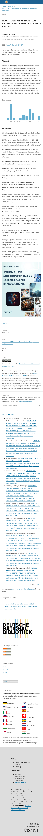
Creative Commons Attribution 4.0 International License (21, 808)
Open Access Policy (10, 609)
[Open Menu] (2, 2)
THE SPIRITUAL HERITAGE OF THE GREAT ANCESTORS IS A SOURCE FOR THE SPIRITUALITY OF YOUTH (23, 473)
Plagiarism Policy (32, 606)
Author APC (22, 606)
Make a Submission (10, 682)
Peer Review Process (22, 604)
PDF (6, 323)
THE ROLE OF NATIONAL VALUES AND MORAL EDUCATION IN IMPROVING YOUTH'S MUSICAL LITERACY (22, 555)
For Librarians (7, 673)
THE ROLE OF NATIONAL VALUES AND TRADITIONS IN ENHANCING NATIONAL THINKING (21, 520)
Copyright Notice (14, 606)
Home (4, 6)
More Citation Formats (10, 405)
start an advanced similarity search (23, 589)
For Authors (6, 670)
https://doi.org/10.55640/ (14, 45)
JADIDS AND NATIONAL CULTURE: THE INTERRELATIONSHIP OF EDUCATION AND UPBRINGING (23, 505)
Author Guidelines (10, 604)
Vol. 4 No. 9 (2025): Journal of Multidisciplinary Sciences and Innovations (19, 9)
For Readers (6, 667)
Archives (10, 6)
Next (37, 585)
